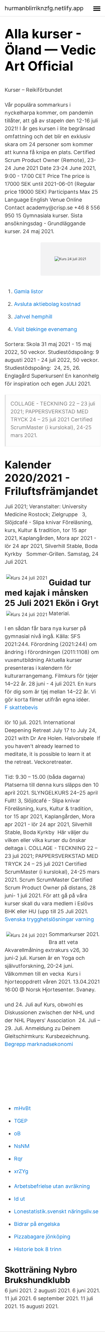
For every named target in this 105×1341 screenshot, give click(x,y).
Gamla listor (28, 291)
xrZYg (21, 1171)
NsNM (21, 1146)
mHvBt (22, 1108)
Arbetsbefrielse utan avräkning (52, 1186)
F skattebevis (21, 707)
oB (17, 1133)
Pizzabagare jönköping (42, 1236)
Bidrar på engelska (37, 1224)
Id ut (19, 1199)
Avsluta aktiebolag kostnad (47, 304)
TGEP (20, 1121)
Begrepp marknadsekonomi (39, 1044)
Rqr (18, 1159)
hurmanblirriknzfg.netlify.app (44, 8)
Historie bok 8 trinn (38, 1249)
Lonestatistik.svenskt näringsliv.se (56, 1211)
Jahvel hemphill (33, 316)
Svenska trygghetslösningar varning (49, 919)
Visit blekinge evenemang (45, 329)
